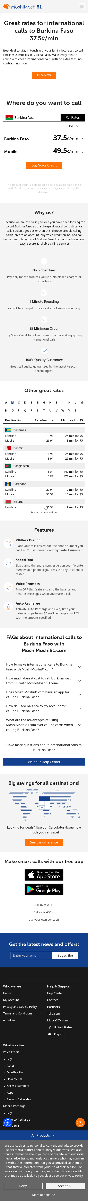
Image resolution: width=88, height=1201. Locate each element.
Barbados (19, 484)
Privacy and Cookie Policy (20, 1007)
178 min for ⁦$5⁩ (73, 476)
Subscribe (65, 955)
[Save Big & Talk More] (44, 805)
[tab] (6, 402)
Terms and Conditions (17, 1013)
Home (7, 993)
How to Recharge (18, 1119)
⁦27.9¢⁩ (50, 489)
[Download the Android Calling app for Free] (44, 889)
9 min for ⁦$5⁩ (75, 507)
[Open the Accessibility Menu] (7, 1122)
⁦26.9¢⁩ (50, 440)
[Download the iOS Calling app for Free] (44, 875)
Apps (10, 1092)
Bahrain (18, 448)
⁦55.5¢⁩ (50, 507)
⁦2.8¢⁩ (51, 476)
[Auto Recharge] (8, 606)
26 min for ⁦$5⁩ (74, 454)
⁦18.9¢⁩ (50, 454)
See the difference (44, 842)
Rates (11, 1065)
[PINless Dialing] (8, 543)
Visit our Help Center (44, 762)
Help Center (55, 993)
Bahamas (19, 430)
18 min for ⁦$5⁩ (74, 440)
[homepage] (40, 6)
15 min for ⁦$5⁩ (74, 494)
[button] (82, 6)
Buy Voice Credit (44, 165)
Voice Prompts (28, 583)
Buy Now (44, 75)
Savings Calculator (19, 1099)
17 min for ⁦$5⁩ (74, 489)
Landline (10, 436)
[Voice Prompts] (8, 586)
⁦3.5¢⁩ (51, 471)
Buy (9, 1059)
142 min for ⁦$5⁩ (73, 471)
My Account (11, 1000)
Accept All (65, 1186)
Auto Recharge (28, 603)
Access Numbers (18, 1086)
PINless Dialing (28, 540)
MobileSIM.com (57, 1020)
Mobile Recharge (14, 1106)
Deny (23, 1186)
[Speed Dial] (8, 562)
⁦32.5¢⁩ (50, 494)
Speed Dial (24, 560)
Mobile (9, 440)
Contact (52, 1000)
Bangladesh (21, 466)
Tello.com (53, 1013)
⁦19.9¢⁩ (50, 436)
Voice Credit (11, 1052)
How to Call (14, 1079)
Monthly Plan (15, 1072)
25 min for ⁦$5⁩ (74, 436)
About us (9, 1020)
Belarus (18, 502)
